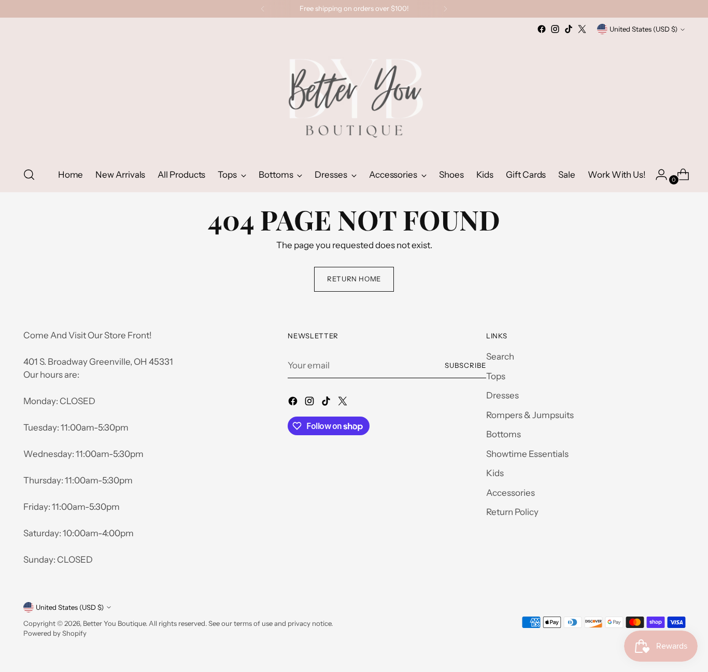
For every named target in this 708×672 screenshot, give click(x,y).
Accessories (510, 493)
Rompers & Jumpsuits (530, 415)
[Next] (445, 9)
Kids (495, 473)
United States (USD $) (643, 29)
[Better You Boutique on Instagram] (555, 29)
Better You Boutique (114, 623)
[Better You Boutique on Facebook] (541, 29)
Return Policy (512, 512)
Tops (495, 376)
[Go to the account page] (657, 174)
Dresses (502, 395)
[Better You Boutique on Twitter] (582, 29)
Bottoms (503, 434)
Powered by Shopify (55, 633)
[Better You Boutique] (354, 96)
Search (500, 356)
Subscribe (465, 365)
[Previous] (262, 9)
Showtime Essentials (527, 454)
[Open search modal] (29, 174)
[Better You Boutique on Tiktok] (568, 29)
